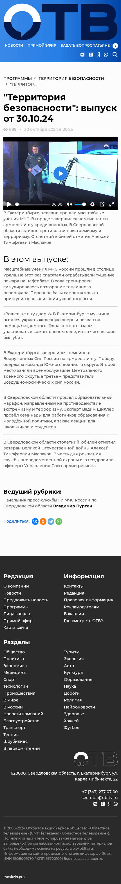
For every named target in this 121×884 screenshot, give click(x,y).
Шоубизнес (15, 741)
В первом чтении (21, 748)
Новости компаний (23, 713)
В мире (11, 700)
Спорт (9, 679)
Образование (78, 679)
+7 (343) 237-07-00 (100, 791)
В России (13, 707)
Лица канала (16, 613)
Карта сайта (15, 627)
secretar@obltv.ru (100, 797)
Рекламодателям (81, 606)
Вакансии (74, 613)
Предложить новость (25, 599)
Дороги (72, 693)
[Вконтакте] (95, 804)
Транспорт (14, 727)
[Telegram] (51, 521)
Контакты (74, 586)
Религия (73, 700)
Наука (70, 686)
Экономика (15, 665)
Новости (14, 46)
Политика (13, 658)
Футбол (71, 727)
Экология (74, 658)
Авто (69, 665)
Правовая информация (88, 599)
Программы (17, 78)
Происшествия (19, 693)
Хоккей (71, 720)
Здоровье (74, 713)
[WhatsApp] (58, 521)
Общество (14, 651)
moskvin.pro (14, 877)
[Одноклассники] (43, 521)
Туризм (71, 651)
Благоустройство (21, 720)
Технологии (15, 686)
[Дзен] (109, 804)
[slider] (32, 204)
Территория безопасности (71, 78)
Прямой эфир (42, 46)
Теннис (11, 734)
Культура (73, 672)
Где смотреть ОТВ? (83, 620)
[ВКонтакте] (35, 521)
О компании (16, 586)
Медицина (14, 672)
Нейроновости (79, 707)
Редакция (74, 593)
